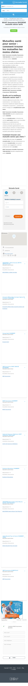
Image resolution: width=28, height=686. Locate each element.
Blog (23, 668)
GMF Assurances (6, 376)
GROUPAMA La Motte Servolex (9, 272)
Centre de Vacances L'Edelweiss (10, 443)
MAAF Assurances (6, 409)
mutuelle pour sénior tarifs (15, 18)
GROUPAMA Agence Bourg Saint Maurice (12, 511)
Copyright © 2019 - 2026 (9, 668)
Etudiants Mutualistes (7, 477)
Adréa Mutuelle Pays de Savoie (9, 545)
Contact (14, 669)
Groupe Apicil (5, 342)
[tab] (14, 263)
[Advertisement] (14, 169)
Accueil (5, 18)
